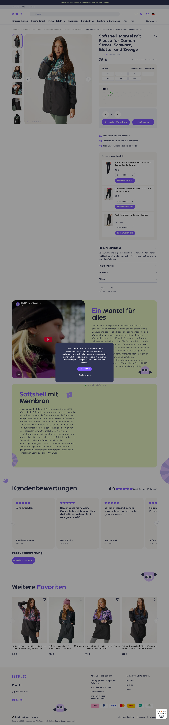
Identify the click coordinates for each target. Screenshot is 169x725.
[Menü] (165, 710)
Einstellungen (85, 375)
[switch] (161, 716)
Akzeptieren (84, 369)
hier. (86, 362)
